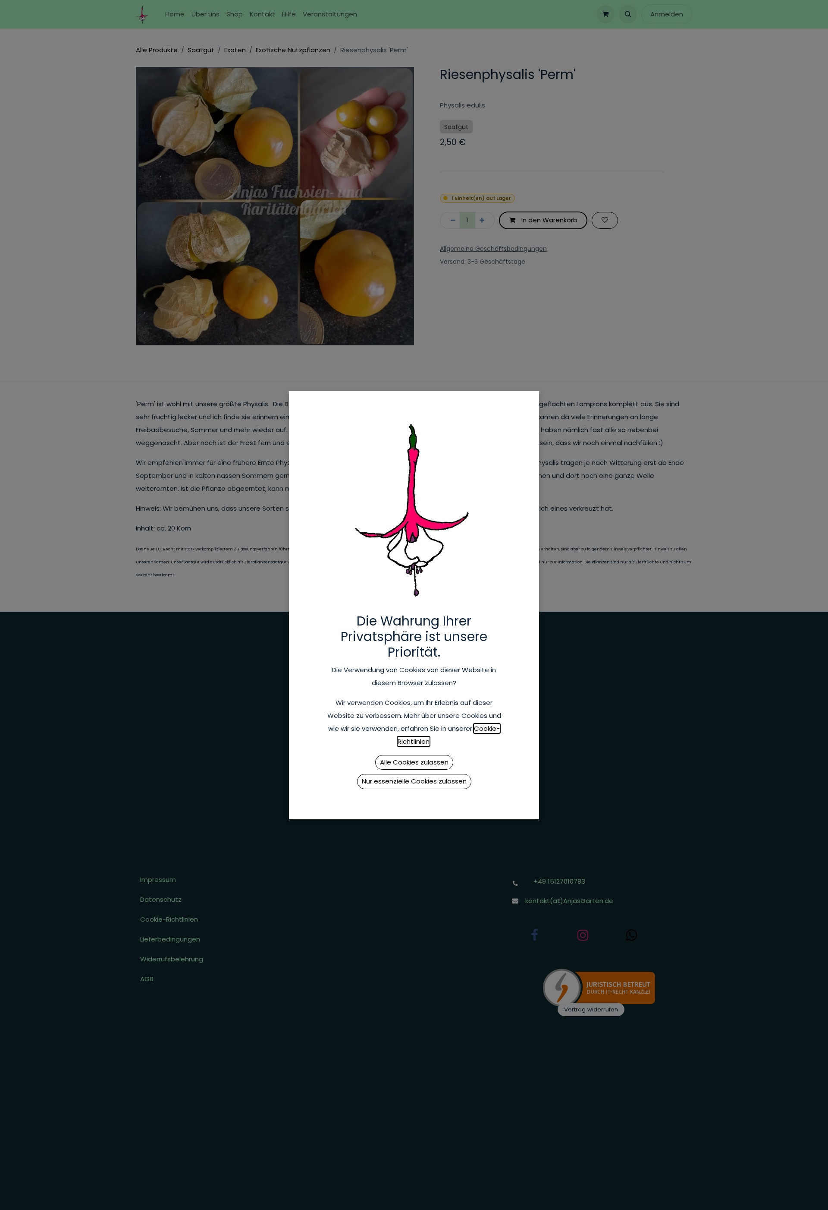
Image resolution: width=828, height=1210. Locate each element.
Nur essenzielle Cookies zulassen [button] (414, 781)
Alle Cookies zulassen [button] (414, 762)
